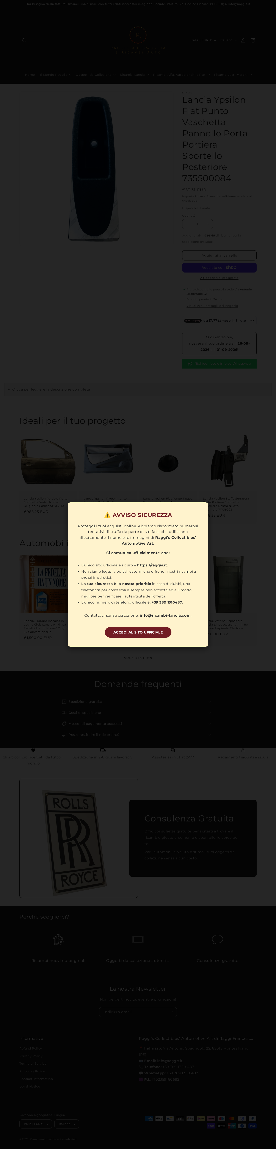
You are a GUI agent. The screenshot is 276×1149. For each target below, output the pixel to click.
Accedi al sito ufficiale (138, 632)
